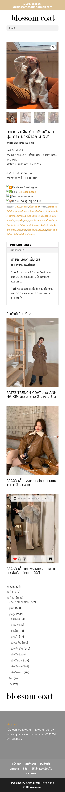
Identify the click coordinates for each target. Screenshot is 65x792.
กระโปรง (15, 619)
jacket (51, 206)
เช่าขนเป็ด (10, 220)
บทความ (14, 768)
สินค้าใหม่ (20, 216)
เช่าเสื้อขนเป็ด (49, 220)
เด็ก (11, 684)
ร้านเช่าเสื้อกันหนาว (37, 211)
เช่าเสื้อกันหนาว (36, 220)
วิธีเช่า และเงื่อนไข (42, 768)
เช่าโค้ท (53, 225)
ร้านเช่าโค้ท (10, 216)
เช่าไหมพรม (11, 229)
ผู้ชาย (11, 608)
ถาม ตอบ (31, 773)
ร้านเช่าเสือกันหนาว (21, 211)
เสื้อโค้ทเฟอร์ (19, 234)
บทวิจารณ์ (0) (17, 250)
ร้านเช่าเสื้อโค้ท (52, 211)
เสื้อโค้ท (9, 234)
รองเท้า (14, 636)
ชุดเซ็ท (14, 630)
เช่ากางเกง (53, 216)
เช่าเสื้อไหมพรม (33, 225)
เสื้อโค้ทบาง (17, 660)
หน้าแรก (16, 764)
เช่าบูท (26, 220)
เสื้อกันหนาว (32, 229)
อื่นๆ (11, 678)
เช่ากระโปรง (43, 216)
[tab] (32, 245)
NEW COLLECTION (19, 602)
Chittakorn (33, 782)
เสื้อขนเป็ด (42, 229)
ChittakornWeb (32, 787)
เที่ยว (24, 229)
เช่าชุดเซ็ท (19, 220)
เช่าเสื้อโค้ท (21, 225)
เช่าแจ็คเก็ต (44, 225)
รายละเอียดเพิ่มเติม (20, 245)
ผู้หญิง (17, 206)
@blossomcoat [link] (27, 192)
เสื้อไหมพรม (30, 234)
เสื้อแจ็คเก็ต (34, 206)
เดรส (19, 229)
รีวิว (25, 768)
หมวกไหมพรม (31, 216)
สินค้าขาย (11, 591)
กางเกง (15, 624)
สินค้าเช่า (24, 206)
